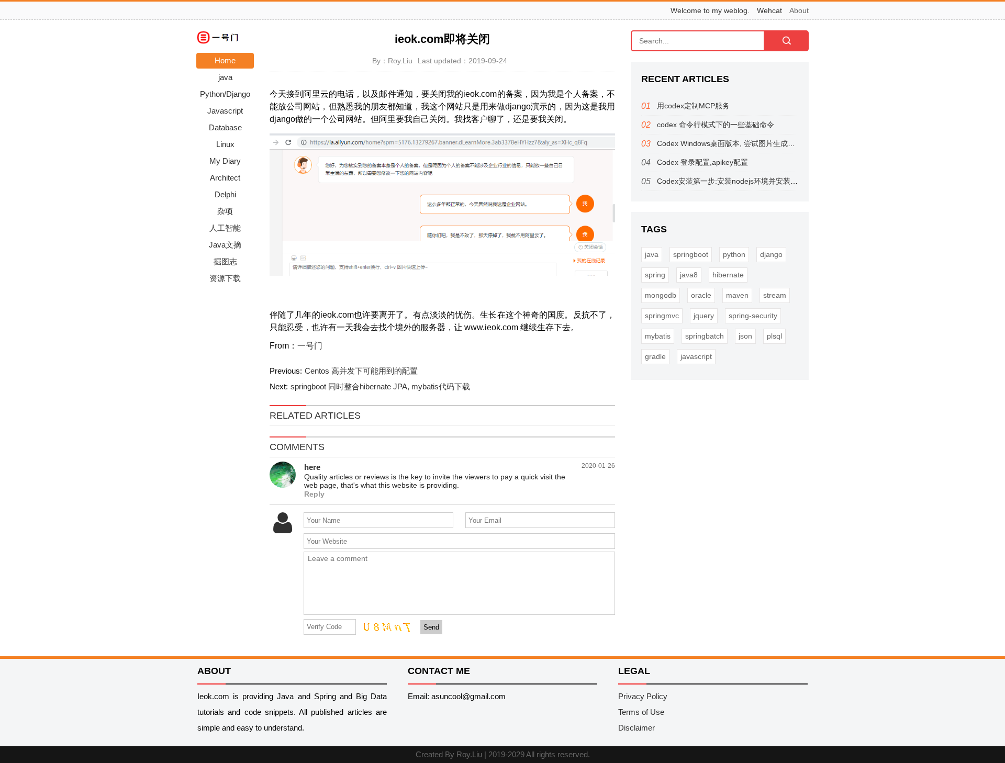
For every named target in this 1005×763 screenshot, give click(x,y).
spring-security (753, 315)
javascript (696, 356)
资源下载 (225, 278)
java (225, 77)
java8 (689, 275)
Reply (314, 494)
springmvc (662, 315)
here (312, 467)
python (734, 254)
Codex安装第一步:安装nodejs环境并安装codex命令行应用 (752, 181)
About (799, 10)
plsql (774, 336)
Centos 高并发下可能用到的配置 (361, 370)
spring (655, 275)
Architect (225, 177)
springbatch (704, 336)
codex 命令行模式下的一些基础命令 (715, 124)
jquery (704, 315)
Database (225, 127)
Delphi (225, 194)
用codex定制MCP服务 (693, 106)
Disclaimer (636, 727)
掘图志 (225, 261)
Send (431, 627)
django (771, 254)
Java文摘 (225, 244)
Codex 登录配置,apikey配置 (702, 162)
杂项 (225, 211)
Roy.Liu (469, 754)
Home (225, 60)
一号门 (309, 345)
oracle (701, 295)
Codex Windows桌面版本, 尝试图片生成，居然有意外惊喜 (751, 143)
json (745, 336)
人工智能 (225, 227)
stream (774, 295)
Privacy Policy (642, 696)
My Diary (225, 160)
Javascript (225, 110)
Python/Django (225, 93)
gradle (655, 356)
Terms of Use (641, 712)
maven (737, 295)
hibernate (728, 275)
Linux (225, 144)
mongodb (660, 295)
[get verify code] (384, 626)
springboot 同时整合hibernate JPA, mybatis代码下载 (380, 386)
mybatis (658, 336)
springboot (690, 254)
